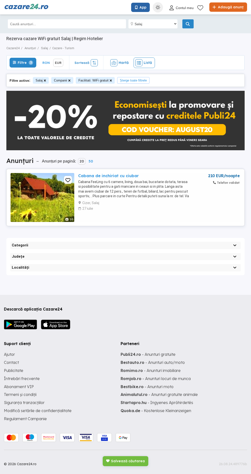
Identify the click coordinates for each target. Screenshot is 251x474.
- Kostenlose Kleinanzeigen (156, 410)
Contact (11, 362)
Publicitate (13, 370)
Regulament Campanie (25, 418)
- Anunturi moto (147, 386)
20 (82, 161)
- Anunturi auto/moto (153, 362)
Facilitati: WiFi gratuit (93, 80)
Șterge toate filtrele (133, 80)
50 (90, 161)
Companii (60, 80)
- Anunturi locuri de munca (156, 378)
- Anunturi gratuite (148, 354)
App (142, 7)
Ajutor (9, 354)
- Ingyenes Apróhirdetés (157, 402)
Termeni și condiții (20, 394)
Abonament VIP (19, 386)
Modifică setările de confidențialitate (38, 410)
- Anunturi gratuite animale (159, 394)
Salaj (39, 80)
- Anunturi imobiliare (151, 370)
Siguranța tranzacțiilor (24, 402)
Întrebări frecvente (22, 378)
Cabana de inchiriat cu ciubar (108, 175)
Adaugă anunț (230, 7)
